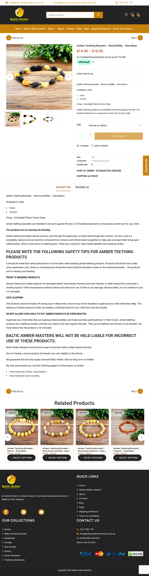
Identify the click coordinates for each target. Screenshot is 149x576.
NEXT (134, 38)
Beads (8, 529)
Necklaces (10, 538)
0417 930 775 (86, 529)
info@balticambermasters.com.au (26, 2)
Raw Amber (10, 546)
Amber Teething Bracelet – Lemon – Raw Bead (20, 449)
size (79, 125)
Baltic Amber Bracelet (16, 533)
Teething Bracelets (100, 160)
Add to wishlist (101, 146)
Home (18, 28)
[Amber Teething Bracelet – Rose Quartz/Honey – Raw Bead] (56, 427)
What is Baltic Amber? (35, 28)
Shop (51, 28)
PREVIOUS (17, 38)
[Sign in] (126, 14)
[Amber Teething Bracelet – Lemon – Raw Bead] (21, 427)
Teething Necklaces (15, 559)
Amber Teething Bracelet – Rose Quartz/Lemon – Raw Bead (91, 451)
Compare (84, 146)
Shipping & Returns (101, 28)
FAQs (79, 28)
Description (63, 187)
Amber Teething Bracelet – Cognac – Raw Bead (126, 449)
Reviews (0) (82, 187)
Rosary (8, 551)
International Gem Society (24, 375)
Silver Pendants (12, 555)
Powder (8, 542)
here (80, 359)
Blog (86, 28)
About (61, 28)
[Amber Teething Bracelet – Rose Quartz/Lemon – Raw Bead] (92, 427)
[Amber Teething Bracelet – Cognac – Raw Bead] (127, 427)
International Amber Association (27, 371)
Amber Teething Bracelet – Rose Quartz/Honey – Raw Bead (56, 451)
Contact (70, 28)
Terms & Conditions (123, 28)
